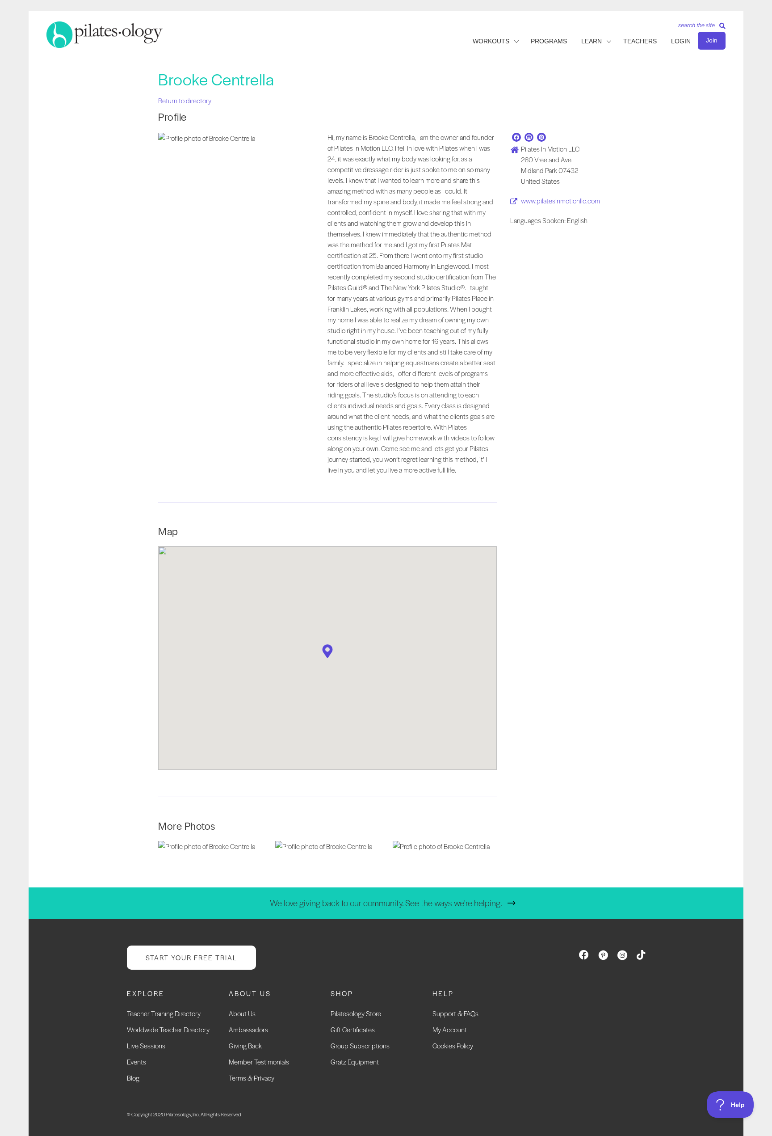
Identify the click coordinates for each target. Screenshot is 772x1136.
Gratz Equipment (355, 1061)
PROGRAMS (549, 41)
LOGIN (681, 41)
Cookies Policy (452, 1045)
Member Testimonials (259, 1061)
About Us (242, 1013)
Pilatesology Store (356, 1013)
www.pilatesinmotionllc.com (560, 200)
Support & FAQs (455, 1013)
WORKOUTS (491, 41)
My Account (449, 1029)
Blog (133, 1077)
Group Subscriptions (360, 1045)
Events (136, 1061)
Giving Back (245, 1045)
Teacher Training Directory (164, 1013)
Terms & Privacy (251, 1077)
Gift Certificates (353, 1029)
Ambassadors (248, 1029)
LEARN (591, 41)
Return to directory (184, 100)
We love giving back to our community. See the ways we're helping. (386, 903)
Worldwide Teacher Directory (168, 1029)
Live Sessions (146, 1045)
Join (711, 40)
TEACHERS (640, 41)
